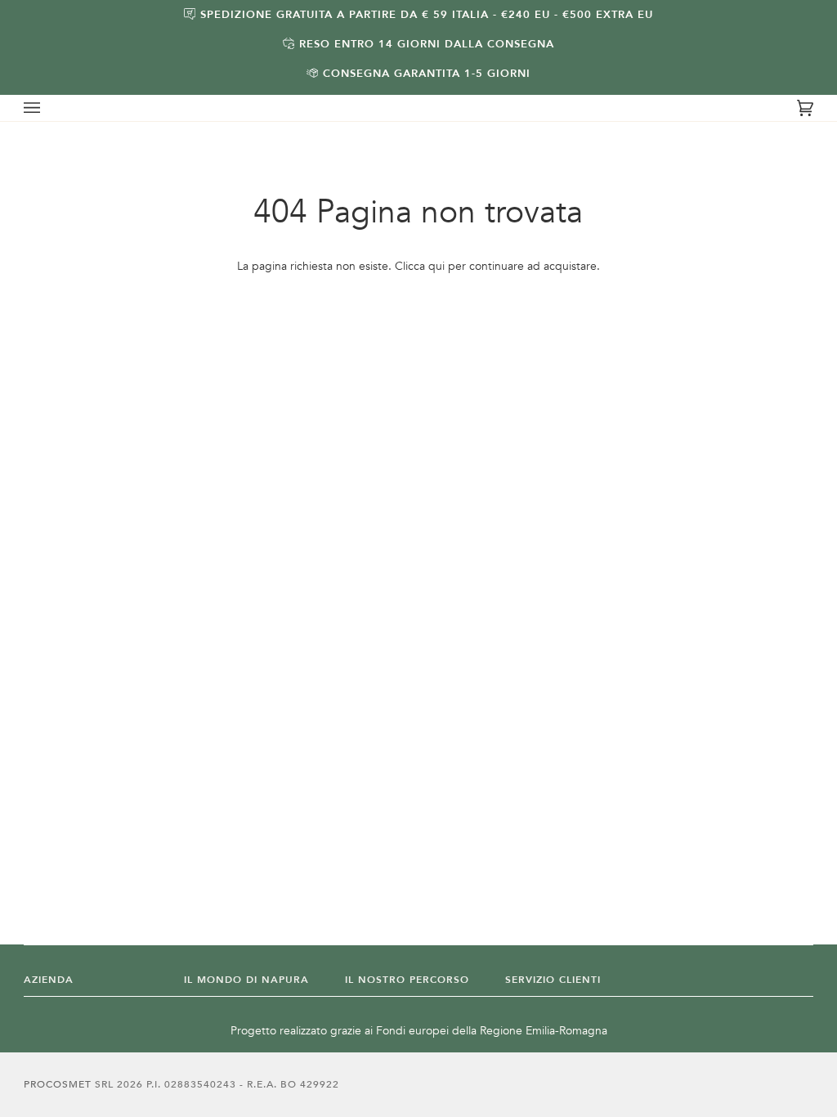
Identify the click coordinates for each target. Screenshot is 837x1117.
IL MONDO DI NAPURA (246, 979)
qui (436, 266)
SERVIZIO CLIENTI (553, 979)
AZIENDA (49, 979)
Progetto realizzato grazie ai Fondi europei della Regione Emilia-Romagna (419, 1030)
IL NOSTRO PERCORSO (407, 979)
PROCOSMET (59, 1084)
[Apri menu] (48, 108)
